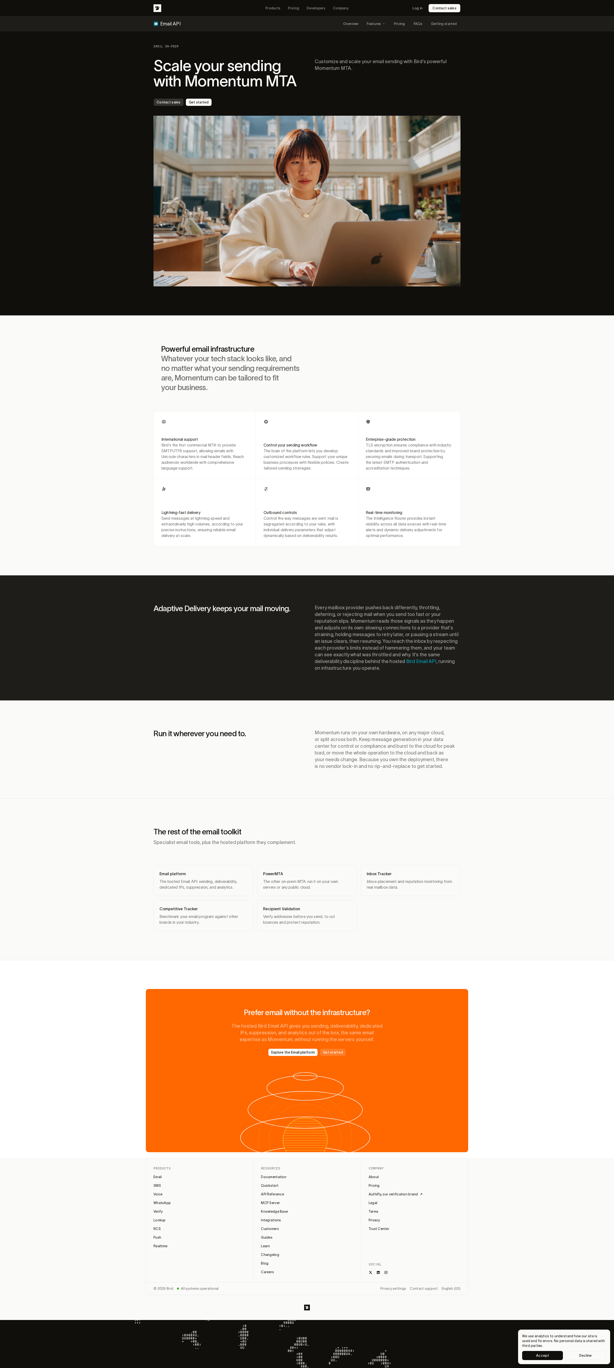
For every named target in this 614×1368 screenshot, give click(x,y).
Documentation (273, 1177)
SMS (157, 1185)
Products (273, 8)
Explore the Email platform (293, 1052)
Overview (350, 24)
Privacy (374, 1220)
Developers (316, 8)
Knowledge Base (274, 1211)
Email (158, 1177)
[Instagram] (386, 1272)
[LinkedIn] (378, 1272)
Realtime (160, 1246)
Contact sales (444, 8)
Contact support (424, 1288)
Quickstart (269, 1185)
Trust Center (379, 1229)
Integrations (271, 1220)
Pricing (293, 8)
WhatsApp (162, 1203)
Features (374, 24)
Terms (373, 1211)
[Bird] (157, 8)
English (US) (451, 1288)
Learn (265, 1246)
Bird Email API (421, 661)
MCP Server (270, 1203)
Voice (158, 1194)
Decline (585, 1355)
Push (157, 1237)
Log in (418, 8)
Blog (264, 1263)
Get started (199, 102)
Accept (542, 1355)
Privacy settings (393, 1288)
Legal (373, 1203)
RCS (157, 1229)
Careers (267, 1272)
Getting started (444, 24)
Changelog (270, 1255)
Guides (266, 1237)
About (374, 1177)
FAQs (418, 24)
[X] (370, 1272)
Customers (270, 1229)
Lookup (160, 1220)
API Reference (272, 1194)
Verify (158, 1211)
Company (340, 8)
